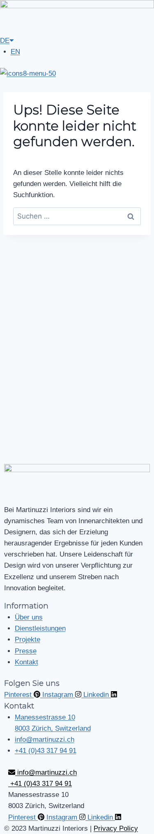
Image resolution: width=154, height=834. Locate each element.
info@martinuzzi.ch (46, 772)
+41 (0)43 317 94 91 (40, 783)
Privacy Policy (116, 828)
